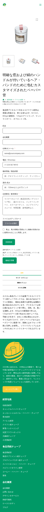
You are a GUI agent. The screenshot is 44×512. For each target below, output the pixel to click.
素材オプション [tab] (22, 282)
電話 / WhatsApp (9, 160)
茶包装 (20, 255)
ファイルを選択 (11, 223)
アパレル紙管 (16, 250)
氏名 (4, 126)
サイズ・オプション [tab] (22, 278)
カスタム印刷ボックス (14, 252)
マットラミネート (11, 255)
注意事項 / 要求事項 (10, 194)
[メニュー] (40, 5)
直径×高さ (6, 183)
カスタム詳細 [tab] (22, 287)
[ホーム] (3, 100)
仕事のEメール (8, 149)
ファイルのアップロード (12, 219)
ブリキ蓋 (27, 255)
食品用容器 (27, 252)
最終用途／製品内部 (10, 171)
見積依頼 (8, 242)
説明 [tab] (22, 273)
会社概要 (6, 137)
